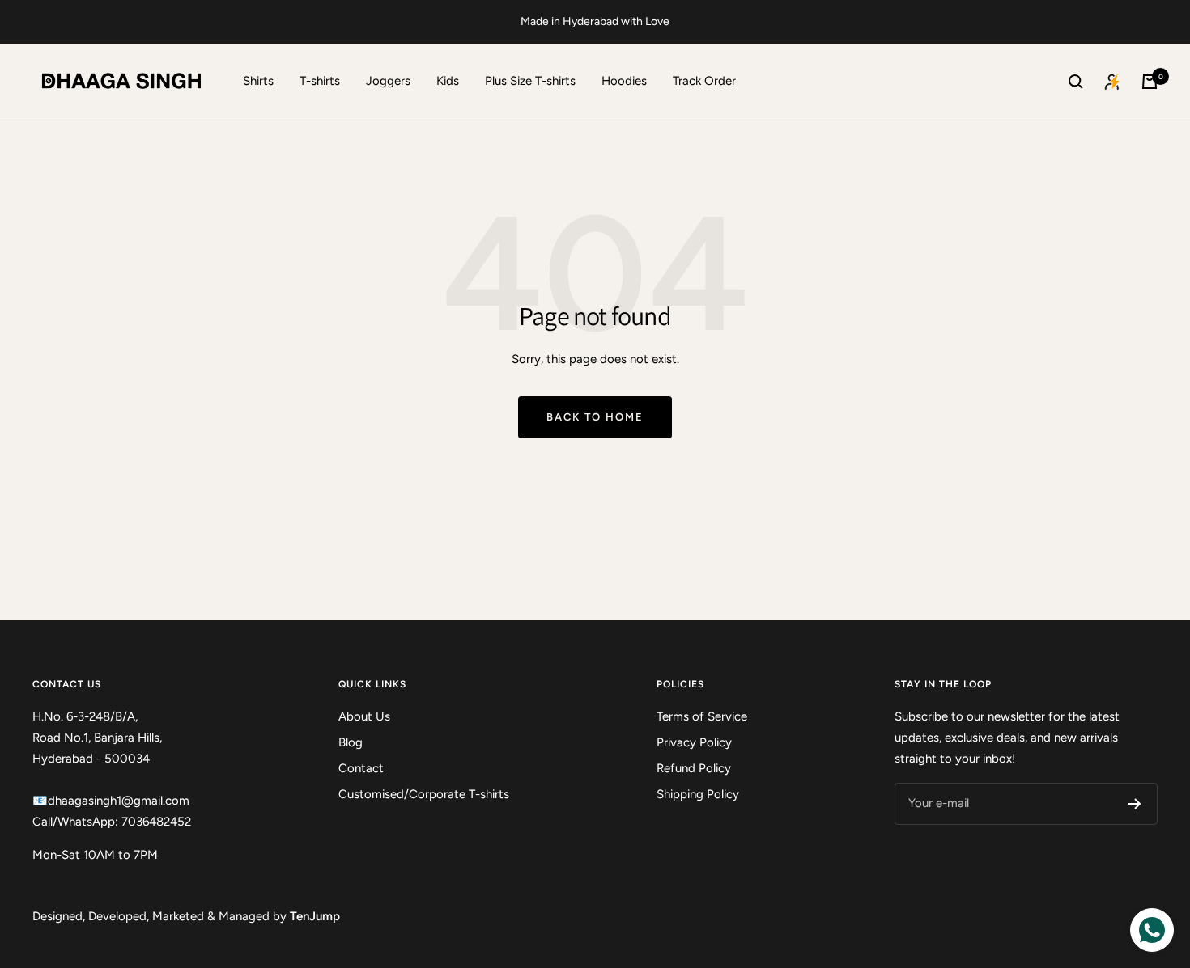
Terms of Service (702, 716)
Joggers (388, 81)
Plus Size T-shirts (530, 81)
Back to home (595, 417)
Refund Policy (694, 768)
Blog (350, 742)
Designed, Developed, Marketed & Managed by (186, 916)
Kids (447, 81)
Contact (361, 768)
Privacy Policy (694, 742)
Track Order (704, 81)
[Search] (1076, 81)
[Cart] (1149, 81)
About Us (364, 716)
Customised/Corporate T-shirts (423, 794)
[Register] (1134, 803)
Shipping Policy (698, 794)
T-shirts (320, 81)
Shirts (258, 81)
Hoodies (624, 81)
